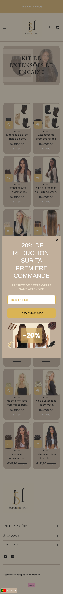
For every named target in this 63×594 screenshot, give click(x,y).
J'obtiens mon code (31, 313)
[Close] (57, 240)
